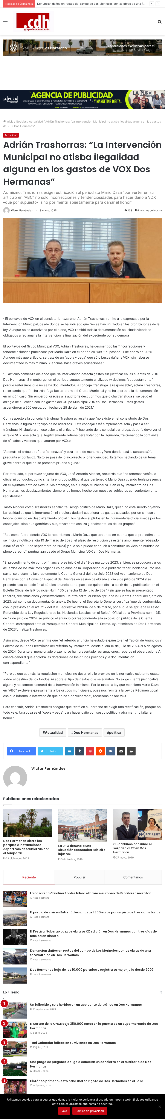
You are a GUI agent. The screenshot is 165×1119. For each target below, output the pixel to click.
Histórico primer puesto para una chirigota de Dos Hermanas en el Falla (86, 1081)
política (115, 732)
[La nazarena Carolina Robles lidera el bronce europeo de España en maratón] (15, 899)
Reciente (29, 877)
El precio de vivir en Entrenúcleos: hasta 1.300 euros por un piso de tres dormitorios (95, 912)
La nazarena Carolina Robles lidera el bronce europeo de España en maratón (90, 893)
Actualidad (36, 121)
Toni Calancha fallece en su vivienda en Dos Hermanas (73, 1043)
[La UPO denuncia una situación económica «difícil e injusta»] (82, 825)
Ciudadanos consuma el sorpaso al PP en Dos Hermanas (132, 848)
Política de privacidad (90, 1111)
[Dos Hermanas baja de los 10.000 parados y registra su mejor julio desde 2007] (15, 975)
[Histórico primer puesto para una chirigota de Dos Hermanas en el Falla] (15, 1087)
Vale (64, 1111)
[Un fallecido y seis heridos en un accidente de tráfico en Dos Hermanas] (15, 1010)
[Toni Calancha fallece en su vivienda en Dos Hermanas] (15, 1049)
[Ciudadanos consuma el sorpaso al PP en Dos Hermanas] (137, 824)
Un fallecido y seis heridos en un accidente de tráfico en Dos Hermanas (86, 1004)
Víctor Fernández (22, 210)
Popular (80, 877)
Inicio (10, 121)
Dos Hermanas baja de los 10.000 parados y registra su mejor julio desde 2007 (92, 969)
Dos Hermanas (85, 732)
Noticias (21, 121)
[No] (159, 1106)
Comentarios (133, 877)
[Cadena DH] (33, 21)
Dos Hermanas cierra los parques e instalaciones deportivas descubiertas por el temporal (26, 847)
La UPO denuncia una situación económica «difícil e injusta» (81, 850)
